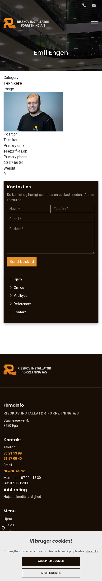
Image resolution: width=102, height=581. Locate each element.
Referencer (22, 304)
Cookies (4, 527)
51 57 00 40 (13, 459)
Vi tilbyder (21, 296)
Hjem (18, 279)
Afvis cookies (51, 573)
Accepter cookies (51, 561)
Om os (19, 288)
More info (91, 551)
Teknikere (13, 83)
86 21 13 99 (13, 453)
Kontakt (20, 312)
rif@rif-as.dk (14, 471)
